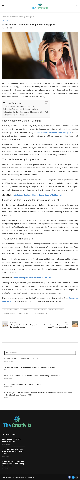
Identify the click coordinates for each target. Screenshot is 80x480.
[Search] (77, 6)
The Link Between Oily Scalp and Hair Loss (21, 109)
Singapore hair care (41, 313)
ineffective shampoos (25, 313)
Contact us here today (56, 310)
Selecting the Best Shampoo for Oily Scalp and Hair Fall (26, 112)
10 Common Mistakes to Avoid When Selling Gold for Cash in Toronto (29, 367)
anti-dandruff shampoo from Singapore (54, 132)
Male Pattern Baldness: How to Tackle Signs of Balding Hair (37, 195)
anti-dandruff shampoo (11, 310)
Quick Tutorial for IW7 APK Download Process (21, 359)
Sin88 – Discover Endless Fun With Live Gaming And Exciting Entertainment (32, 376)
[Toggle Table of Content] (45, 103)
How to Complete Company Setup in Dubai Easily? (22, 384)
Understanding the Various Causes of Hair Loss (32, 277)
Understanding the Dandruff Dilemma (19, 106)
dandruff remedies (9, 313)
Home (4, 17)
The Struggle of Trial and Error (16, 115)
